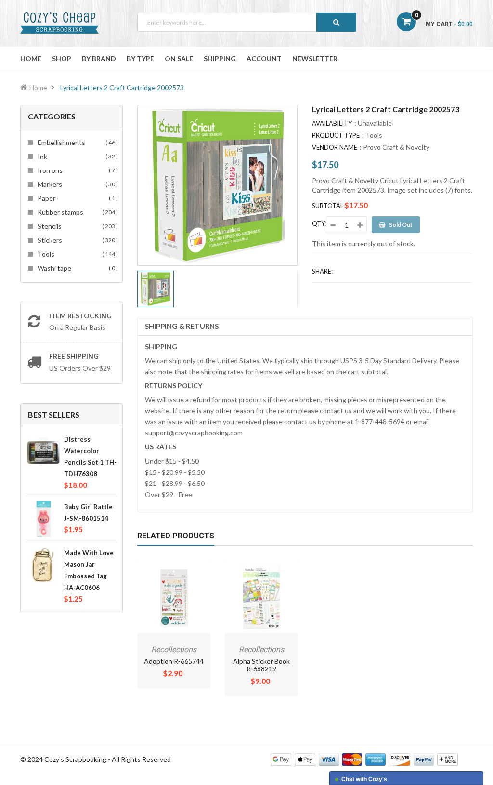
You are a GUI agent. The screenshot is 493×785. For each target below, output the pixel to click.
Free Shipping (74, 356)
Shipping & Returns (182, 326)
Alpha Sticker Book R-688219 (261, 665)
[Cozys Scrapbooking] (364, 758)
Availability (332, 123)
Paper (76, 198)
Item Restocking (80, 316)
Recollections (173, 649)
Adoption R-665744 (174, 661)
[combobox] (246, 22)
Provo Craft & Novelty (396, 147)
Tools (76, 254)
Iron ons (76, 170)
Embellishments (76, 142)
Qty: (319, 223)
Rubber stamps (76, 212)
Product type (336, 135)
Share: (322, 271)
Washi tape (76, 268)
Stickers (76, 240)
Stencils (76, 226)
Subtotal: (328, 205)
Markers (76, 184)
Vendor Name (334, 147)
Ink (76, 156)
